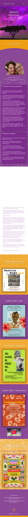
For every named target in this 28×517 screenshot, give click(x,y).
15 (19, 289)
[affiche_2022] (14, 381)
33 (18, 485)
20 (13, 290)
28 (12, 485)
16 (20, 289)
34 (19, 485)
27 (11, 485)
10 (13, 289)
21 (14, 290)
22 (5, 485)
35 (20, 485)
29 (13, 485)
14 (18, 289)
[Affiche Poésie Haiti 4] (14, 336)
